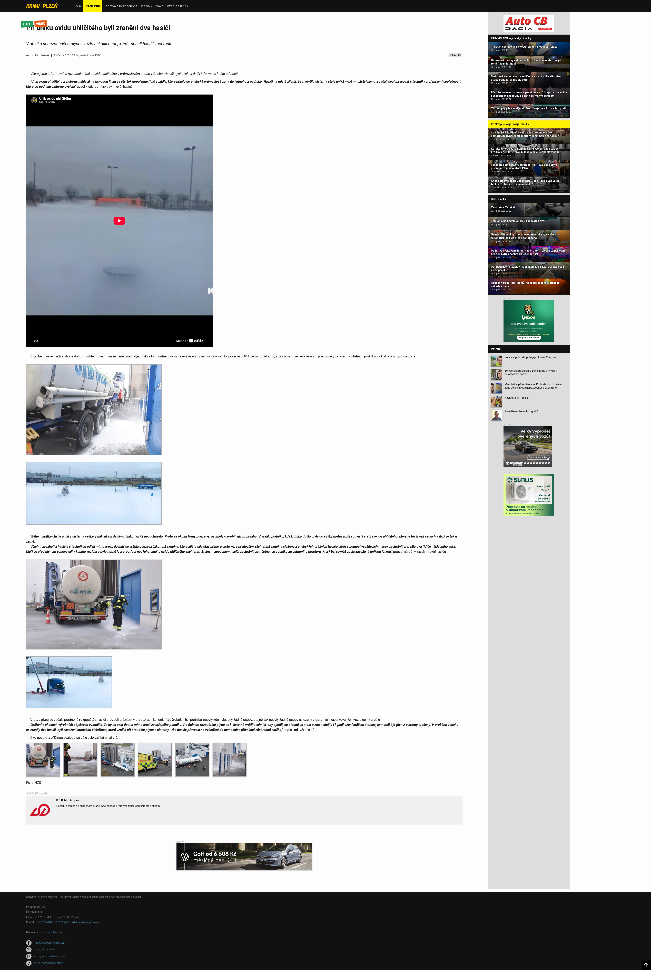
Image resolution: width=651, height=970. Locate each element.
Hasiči (456, 55)
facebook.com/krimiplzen (49, 942)
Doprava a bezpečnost (120, 6)
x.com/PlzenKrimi (44, 949)
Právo (159, 6)
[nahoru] (646, 965)
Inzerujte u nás (177, 6)
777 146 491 (61, 922)
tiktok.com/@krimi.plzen (48, 963)
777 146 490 (44, 922)
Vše (79, 6)
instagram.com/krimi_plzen (50, 956)
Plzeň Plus (93, 6)
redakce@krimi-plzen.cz (85, 922)
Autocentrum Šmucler (49, 932)
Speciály (146, 6)
